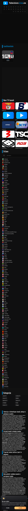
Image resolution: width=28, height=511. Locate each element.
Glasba (17, 398)
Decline (7, 507)
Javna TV (4, 395)
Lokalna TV (18, 395)
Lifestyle (4, 402)
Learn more (22, 505)
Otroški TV (5, 405)
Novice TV (5, 398)
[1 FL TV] (8, 54)
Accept (20, 507)
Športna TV (5, 400)
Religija (17, 405)
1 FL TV (8, 60)
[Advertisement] (14, 29)
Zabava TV (18, 400)
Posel (17, 402)
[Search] (4, 155)
